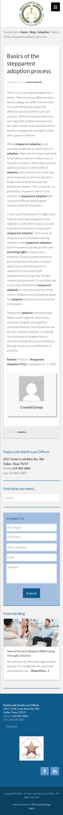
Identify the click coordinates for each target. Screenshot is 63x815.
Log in (32, 808)
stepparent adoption (28, 144)
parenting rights (17, 252)
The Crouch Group (40, 804)
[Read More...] (40, 670)
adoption (12, 153)
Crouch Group (31, 407)
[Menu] (55, 6)
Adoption (21, 432)
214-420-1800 (21, 468)
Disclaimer (12, 726)
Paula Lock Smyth (31, 13)
